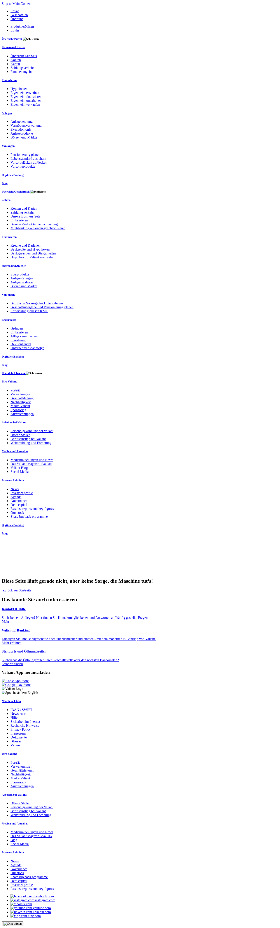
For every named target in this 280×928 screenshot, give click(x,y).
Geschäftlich (19, 15)
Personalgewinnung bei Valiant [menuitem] (31, 431)
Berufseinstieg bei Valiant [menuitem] (28, 439)
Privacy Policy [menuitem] (20, 729)
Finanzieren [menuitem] (9, 80)
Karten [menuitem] (15, 64)
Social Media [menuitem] (19, 472)
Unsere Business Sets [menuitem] (25, 216)
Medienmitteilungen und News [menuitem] (31, 460)
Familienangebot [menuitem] (21, 72)
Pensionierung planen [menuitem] (25, 154)
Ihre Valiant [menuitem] (9, 381)
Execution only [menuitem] (21, 129)
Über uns (16, 19)
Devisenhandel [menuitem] (20, 344)
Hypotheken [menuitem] (19, 89)
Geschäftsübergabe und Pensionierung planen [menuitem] (42, 307)
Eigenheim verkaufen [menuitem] (25, 104)
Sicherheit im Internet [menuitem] (25, 721)
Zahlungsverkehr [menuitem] (22, 68)
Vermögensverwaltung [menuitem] (26, 125)
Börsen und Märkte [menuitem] (23, 137)
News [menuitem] (14, 489)
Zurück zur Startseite (17, 590)
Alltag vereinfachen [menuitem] (24, 336)
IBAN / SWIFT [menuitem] (21, 710)
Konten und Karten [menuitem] (13, 47)
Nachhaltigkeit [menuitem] (20, 402)
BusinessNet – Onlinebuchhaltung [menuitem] (34, 224)
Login (14, 30)
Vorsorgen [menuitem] (8, 145)
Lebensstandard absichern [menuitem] (28, 158)
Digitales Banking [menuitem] (13, 175)
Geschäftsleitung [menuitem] (21, 398)
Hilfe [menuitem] (14, 717)
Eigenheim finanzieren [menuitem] (26, 96)
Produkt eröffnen (22, 26)
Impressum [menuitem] (18, 733)
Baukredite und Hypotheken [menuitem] (30, 249)
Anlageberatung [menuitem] (21, 121)
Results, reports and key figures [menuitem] (32, 508)
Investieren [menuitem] (18, 340)
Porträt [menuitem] (15, 390)
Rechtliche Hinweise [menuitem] (24, 725)
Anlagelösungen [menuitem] (21, 278)
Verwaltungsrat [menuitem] (20, 394)
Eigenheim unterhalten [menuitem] (26, 100)
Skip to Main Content (17, 3)
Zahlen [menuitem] (6, 200)
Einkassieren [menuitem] (19, 220)
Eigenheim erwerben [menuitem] (24, 93)
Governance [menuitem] (18, 501)
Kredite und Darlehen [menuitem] (25, 245)
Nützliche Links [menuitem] (11, 701)
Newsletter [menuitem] (17, 714)
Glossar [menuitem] (15, 741)
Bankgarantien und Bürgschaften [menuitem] (33, 253)
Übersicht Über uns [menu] (14, 373)
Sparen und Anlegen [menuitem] (14, 265)
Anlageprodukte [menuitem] (21, 133)
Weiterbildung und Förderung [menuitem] (30, 443)
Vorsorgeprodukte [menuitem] (22, 166)
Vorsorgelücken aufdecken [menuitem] (28, 162)
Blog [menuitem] (5, 183)
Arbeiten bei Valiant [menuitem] (14, 422)
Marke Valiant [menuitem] (20, 406)
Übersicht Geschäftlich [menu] (16, 191)
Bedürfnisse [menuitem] (9, 319)
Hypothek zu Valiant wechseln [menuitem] (31, 257)
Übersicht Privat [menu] (12, 38)
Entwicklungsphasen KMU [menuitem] (29, 311)
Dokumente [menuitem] (18, 737)
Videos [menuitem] (15, 745)
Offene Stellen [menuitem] (20, 435)
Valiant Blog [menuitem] (19, 468)
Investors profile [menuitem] (21, 493)
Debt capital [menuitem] (18, 505)
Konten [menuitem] (15, 60)
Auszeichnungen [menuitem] (22, 414)
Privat (14, 11)
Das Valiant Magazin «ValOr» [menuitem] (31, 464)
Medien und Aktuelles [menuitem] (15, 451)
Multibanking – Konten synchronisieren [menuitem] (37, 228)
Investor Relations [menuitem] (13, 480)
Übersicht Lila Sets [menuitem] (23, 56)
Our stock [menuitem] (17, 512)
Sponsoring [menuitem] (18, 410)
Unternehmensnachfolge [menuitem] (27, 348)
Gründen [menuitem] (16, 328)
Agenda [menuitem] (15, 497)
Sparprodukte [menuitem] (19, 274)
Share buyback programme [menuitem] (29, 516)
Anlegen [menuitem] (7, 113)
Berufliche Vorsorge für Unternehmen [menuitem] (36, 303)
